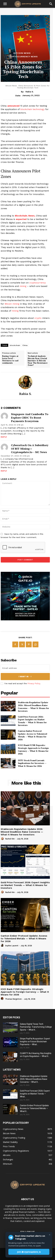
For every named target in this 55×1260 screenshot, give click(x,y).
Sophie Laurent (11, 946)
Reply (4, 437)
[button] (5, 4)
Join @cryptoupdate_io (29, 1251)
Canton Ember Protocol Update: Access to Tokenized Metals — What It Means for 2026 (32, 735)
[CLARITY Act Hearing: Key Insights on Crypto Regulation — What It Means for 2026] (10, 1057)
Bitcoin (8, 304)
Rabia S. (30, 91)
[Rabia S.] (25, 382)
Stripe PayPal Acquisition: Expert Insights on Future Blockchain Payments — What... (35, 1041)
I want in (23, 676)
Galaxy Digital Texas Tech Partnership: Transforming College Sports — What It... (36, 1027)
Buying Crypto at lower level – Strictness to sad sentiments (10, 359)
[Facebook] (15, 644)
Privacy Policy (33, 683)
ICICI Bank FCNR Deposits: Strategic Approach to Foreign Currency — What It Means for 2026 (33, 749)
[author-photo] (3, 838)
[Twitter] (22, 644)
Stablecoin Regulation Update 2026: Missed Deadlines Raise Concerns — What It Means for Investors (33, 706)
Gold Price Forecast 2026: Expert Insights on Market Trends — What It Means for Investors (32, 721)
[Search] (51, 4)
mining (23, 286)
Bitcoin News (22, 53)
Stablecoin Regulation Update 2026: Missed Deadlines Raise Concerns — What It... (33, 1079)
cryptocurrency (37, 282)
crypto (38, 318)
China (25, 345)
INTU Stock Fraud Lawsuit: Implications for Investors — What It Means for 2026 (32, 763)
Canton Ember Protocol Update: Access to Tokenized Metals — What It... (34, 1108)
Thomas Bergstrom (13, 999)
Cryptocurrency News (23, 57)
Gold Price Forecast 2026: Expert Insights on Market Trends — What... (35, 1094)
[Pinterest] (29, 644)
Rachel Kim (10, 839)
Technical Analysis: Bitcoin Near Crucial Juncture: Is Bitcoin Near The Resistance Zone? (38, 360)
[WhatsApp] (35, 644)
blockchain (15, 345)
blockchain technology (32, 109)
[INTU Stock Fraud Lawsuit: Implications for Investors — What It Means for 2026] (8, 763)
